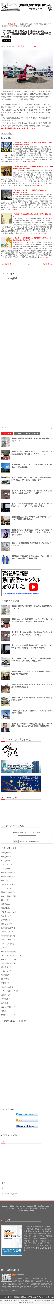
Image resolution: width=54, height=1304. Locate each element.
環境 (3, 979)
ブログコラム (6, 940)
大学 (3, 920)
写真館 (4, 1011)
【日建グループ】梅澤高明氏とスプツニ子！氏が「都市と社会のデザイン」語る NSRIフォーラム (31, 452)
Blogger (31, 1211)
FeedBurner (30, 841)
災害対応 (5, 947)
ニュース (5, 888)
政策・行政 (5, 872)
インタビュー (6, 912)
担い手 (4, 916)
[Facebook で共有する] (11, 133)
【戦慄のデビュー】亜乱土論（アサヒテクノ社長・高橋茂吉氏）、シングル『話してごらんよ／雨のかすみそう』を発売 (31, 532)
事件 (3, 999)
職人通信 (5, 967)
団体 (13, 24)
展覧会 (4, 995)
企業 (3, 853)
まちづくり (5, 943)
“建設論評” (5, 975)
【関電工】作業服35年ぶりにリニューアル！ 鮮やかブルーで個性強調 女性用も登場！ (31, 557)
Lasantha (29, 1300)
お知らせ (5, 971)
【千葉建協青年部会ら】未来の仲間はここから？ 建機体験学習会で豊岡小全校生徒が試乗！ (26, 34)
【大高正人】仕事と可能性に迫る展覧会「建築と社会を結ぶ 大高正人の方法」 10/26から (31, 492)
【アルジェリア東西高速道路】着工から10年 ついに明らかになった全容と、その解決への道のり (31, 505)
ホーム (27, 264)
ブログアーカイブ (31, 433)
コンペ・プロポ (7, 932)
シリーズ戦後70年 (8, 991)
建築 (3, 857)
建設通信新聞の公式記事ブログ (26, 1297)
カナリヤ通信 (6, 1007)
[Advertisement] (27, 15)
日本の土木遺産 (7, 987)
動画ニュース (6, 1015)
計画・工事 (5, 892)
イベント (5, 864)
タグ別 (18, 433)
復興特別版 (5, 876)
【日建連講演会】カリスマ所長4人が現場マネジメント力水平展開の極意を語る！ (31, 518)
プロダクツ (5, 884)
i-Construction (6, 951)
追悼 (3, 1003)
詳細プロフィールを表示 (9, 1290)
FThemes (10, 1300)
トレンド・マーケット (10, 955)
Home (4, 24)
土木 (3, 868)
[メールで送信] (2, 133)
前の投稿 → (47, 264)
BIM (2, 900)
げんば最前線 (6, 896)
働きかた (5, 924)
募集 (3, 904)
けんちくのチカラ (8, 959)
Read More (31, 161)
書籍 (3, 908)
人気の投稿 (7, 433)
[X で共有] (8, 133)
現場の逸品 (5, 936)
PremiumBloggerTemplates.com (43, 1300)
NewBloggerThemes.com (27, 1302)
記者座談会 (5, 928)
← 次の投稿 (6, 264)
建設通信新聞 (19, 1274)
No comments (31, 46)
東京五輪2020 (6, 963)
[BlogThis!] (5, 133)
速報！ (4, 983)
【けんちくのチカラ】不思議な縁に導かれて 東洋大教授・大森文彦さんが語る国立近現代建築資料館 (31, 725)
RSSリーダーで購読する (11, 1194)
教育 (9, 24)
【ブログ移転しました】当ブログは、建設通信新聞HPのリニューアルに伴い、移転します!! (31, 478)
